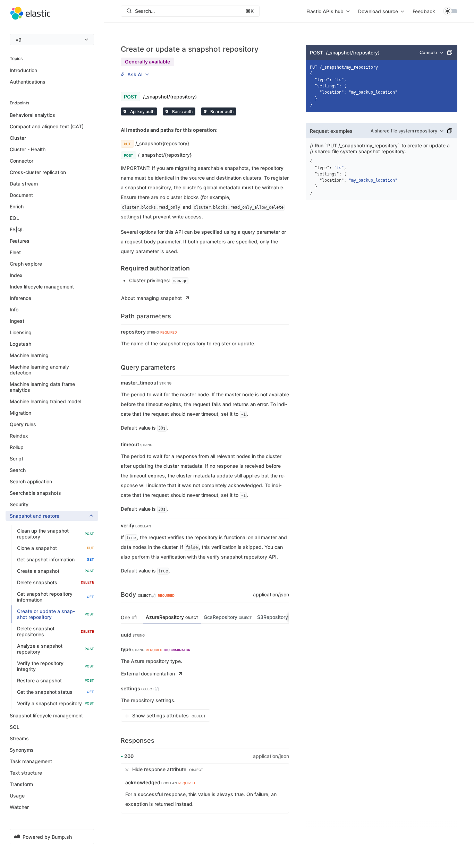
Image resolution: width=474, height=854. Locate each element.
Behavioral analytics (32, 115)
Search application (31, 481)
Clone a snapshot (55, 548)
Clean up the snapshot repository (55, 534)
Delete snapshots (55, 582)
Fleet (15, 252)
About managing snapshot (151, 298)
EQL (14, 218)
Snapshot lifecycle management (46, 715)
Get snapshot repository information (55, 597)
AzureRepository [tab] (172, 617)
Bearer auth (221, 111)
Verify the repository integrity (55, 666)
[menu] (52, 39)
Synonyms (22, 750)
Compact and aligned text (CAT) (47, 126)
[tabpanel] (205, 677)
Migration (20, 413)
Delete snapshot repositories (55, 631)
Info (14, 309)
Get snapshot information (55, 559)
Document (21, 195)
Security (19, 504)
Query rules (23, 424)
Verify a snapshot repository (55, 703)
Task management (31, 761)
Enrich (17, 206)
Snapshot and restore (34, 516)
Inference (20, 298)
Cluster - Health (27, 149)
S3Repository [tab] (279, 617)
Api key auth (141, 111)
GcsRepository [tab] (228, 617)
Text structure (26, 773)
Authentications (27, 82)
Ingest (17, 321)
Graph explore (26, 264)
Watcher (19, 807)
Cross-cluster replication (38, 172)
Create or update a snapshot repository (55, 614)
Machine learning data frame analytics (42, 387)
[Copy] (449, 52)
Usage (17, 796)
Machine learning (29, 355)
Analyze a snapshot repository (55, 649)
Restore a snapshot (55, 680)
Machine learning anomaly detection (39, 370)
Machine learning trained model (45, 401)
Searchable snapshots (35, 493)
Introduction (23, 70)
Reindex (19, 436)
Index (16, 275)
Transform (21, 784)
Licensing (21, 332)
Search (18, 470)
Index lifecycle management (42, 287)
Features (19, 241)
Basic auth (182, 111)
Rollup (17, 447)
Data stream (24, 184)
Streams (19, 738)
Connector (21, 161)
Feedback (424, 11)
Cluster (18, 138)
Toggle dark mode (450, 11)
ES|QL (17, 229)
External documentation (148, 673)
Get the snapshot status (55, 692)
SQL (14, 727)
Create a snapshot (55, 571)
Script (16, 458)
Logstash (20, 344)
